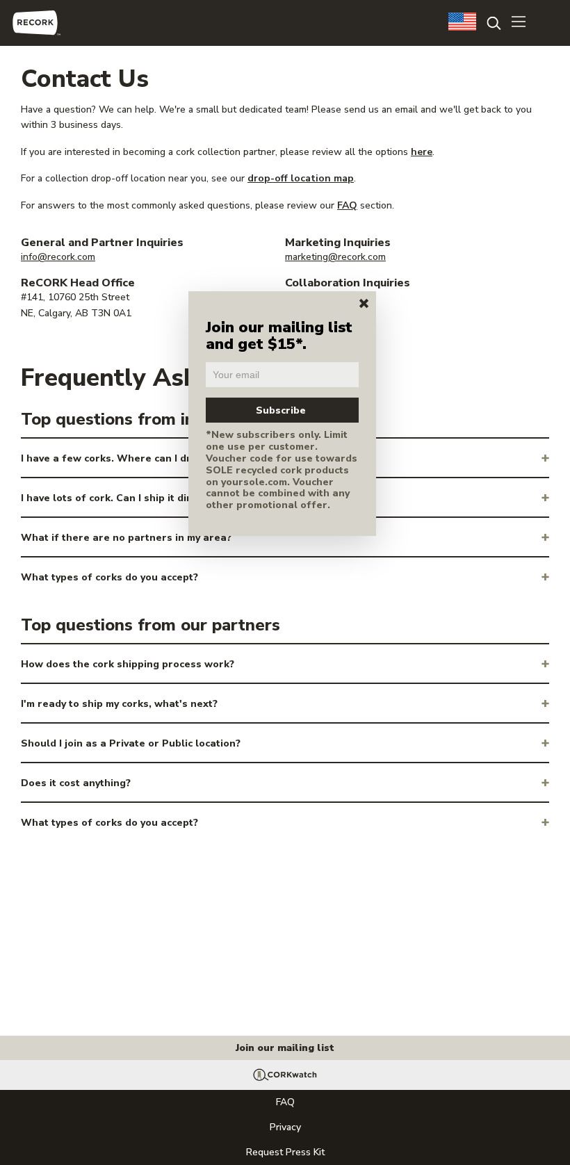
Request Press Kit (285, 1152)
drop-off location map (300, 178)
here (421, 151)
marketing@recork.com (335, 256)
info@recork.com (58, 256)
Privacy (285, 1127)
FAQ (347, 205)
